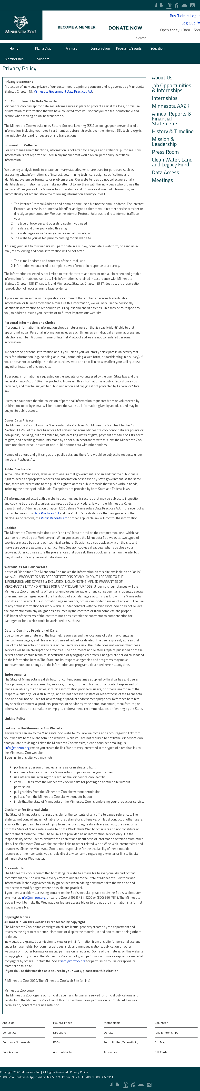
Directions (59, 1032)
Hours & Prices (62, 1023)
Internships (165, 97)
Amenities (110, 1052)
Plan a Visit (43, 48)
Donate (108, 1032)
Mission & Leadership (164, 141)
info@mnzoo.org (17, 747)
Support (43, 58)
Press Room (165, 151)
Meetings (162, 179)
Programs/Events (129, 48)
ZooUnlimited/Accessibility (121, 1042)
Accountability (62, 1052)
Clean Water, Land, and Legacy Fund (173, 161)
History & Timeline (173, 130)
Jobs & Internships (166, 1032)
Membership (14, 58)
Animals (71, 48)
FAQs (56, 1042)
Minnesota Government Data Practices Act (62, 91)
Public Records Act (54, 518)
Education (157, 48)
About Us (162, 77)
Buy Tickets (179, 16)
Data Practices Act (46, 513)
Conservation (100, 48)
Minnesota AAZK (170, 105)
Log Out (188, 23)
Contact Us (9, 1032)
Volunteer (161, 1023)
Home (14, 48)
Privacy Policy (79, 1072)
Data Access (165, 171)
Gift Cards (161, 1052)
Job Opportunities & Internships (171, 87)
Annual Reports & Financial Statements (171, 118)
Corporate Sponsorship (17, 1042)
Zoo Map (160, 1042)
